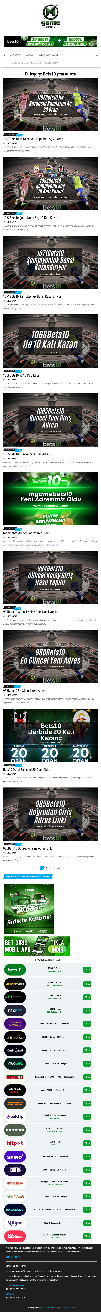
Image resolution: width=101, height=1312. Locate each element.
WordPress (49, 1307)
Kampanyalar (52, 63)
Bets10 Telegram (13, 1257)
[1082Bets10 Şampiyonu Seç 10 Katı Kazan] (50, 183)
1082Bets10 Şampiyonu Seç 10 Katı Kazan (30, 218)
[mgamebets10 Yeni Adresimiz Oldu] (50, 498)
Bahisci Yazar (11, 143)
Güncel (29, 55)
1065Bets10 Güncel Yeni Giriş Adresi (26, 454)
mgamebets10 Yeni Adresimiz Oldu (26, 533)
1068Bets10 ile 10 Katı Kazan (22, 375)
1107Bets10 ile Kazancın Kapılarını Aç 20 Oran (33, 139)
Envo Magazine (68, 1307)
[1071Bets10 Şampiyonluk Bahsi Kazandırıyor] (50, 262)
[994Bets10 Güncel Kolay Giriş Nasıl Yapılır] (50, 577)
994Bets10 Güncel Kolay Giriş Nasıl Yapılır (30, 612)
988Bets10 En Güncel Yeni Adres (24, 691)
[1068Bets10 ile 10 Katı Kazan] (50, 341)
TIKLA (87, 969)
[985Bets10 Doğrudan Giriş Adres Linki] (50, 814)
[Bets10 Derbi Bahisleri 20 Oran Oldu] (50, 735)
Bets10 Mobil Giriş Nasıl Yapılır (25, 63)
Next (58, 868)
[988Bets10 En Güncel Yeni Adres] (50, 656)
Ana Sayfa (15, 55)
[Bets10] (4, 55)
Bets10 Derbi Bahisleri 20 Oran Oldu (26, 770)
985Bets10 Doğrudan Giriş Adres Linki (27, 848)
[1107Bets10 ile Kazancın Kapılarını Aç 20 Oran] (50, 104)
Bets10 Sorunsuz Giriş (49, 55)
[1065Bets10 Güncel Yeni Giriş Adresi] (50, 419)
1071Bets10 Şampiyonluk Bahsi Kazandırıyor (32, 296)
